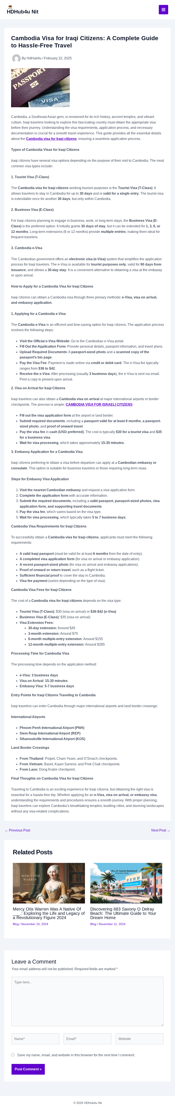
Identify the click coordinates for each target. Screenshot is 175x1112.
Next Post (160, 830)
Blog (16, 924)
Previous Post (17, 830)
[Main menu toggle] (163, 9)
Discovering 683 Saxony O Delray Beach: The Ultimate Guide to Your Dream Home (123, 913)
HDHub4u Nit (22, 12)
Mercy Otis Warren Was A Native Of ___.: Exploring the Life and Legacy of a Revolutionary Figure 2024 (49, 913)
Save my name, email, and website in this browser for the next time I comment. (76, 1055)
